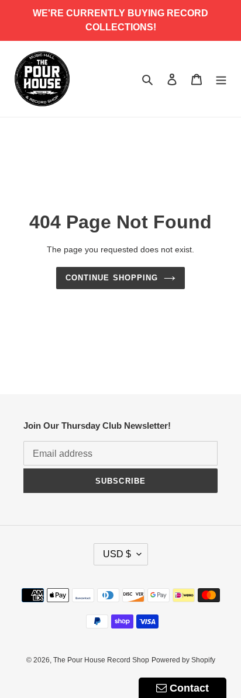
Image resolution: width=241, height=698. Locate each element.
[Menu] (221, 79)
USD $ (117, 554)
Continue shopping (112, 277)
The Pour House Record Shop (101, 660)
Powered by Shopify (183, 660)
